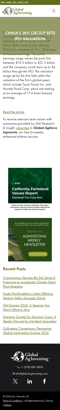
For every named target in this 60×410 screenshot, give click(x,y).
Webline (7, 405)
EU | (15, 2)
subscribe (22, 128)
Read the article (13, 112)
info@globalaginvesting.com (32, 373)
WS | (3, 2)
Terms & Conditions (12, 400)
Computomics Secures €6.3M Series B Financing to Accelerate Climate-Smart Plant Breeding (29, 282)
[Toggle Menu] (53, 11)
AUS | (21, 2)
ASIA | (9, 2)
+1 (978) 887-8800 (31, 367)
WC (26, 2)
